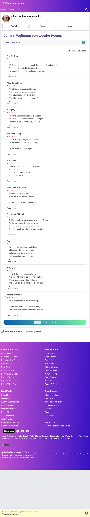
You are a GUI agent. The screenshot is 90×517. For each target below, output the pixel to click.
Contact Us (55, 436)
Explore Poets (7, 381)
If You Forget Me (52, 405)
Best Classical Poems (10, 360)
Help (62, 436)
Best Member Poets (9, 370)
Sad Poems (50, 364)
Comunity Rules (35, 438)
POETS (38, 332)
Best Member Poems (10, 357)
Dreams (48, 409)
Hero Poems (50, 381)
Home (3, 9)
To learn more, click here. (10, 514)
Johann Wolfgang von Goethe (26, 16)
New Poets (5, 367)
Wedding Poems (52, 370)
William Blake (7, 419)
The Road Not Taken (53, 402)
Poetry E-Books (51, 384)
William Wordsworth (9, 426)
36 (46, 322)
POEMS (29, 332)
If (45, 419)
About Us (5, 436)
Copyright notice (16, 436)
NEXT (52, 322)
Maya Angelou (7, 398)
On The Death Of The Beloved (57, 426)
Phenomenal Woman (54, 395)
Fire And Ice (50, 422)
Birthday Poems (51, 367)
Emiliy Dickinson (8, 412)
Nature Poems (51, 374)
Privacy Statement (42, 436)
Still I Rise (49, 398)
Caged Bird (49, 416)
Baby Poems (50, 357)
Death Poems (50, 360)
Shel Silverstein (7, 416)
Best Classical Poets (9, 374)
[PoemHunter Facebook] (17, 431)
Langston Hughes (8, 409)
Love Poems (50, 353)
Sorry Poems (50, 377)
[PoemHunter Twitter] (22, 431)
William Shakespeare (10, 402)
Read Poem (11, 77)
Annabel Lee (50, 412)
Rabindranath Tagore (10, 422)
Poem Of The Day (8, 384)
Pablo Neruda (7, 405)
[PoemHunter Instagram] (27, 431)
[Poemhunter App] (9, 431)
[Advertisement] (35, 493)
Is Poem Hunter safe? (20, 438)
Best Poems (6, 353)
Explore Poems (7, 377)
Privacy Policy (48, 438)
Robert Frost (6, 395)
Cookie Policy (29, 436)
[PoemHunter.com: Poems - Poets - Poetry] (12, 3)
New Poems (6, 364)
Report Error (70, 436)
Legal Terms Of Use (62, 438)
